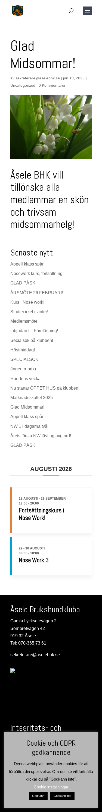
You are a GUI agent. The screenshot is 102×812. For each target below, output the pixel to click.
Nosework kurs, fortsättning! (37, 273)
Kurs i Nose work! (27, 302)
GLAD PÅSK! (23, 283)
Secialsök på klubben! (31, 340)
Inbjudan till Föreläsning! (34, 330)
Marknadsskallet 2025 (31, 397)
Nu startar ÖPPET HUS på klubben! (44, 388)
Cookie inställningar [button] (51, 787)
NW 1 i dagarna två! (29, 426)
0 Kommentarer (52, 85)
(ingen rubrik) (23, 369)
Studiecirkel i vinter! (29, 311)
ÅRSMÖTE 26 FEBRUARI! (36, 292)
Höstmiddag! (22, 350)
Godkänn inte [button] (62, 795)
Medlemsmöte (24, 321)
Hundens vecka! (26, 378)
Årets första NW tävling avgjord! (40, 436)
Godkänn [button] (38, 795)
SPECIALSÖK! (24, 359)
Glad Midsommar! (27, 407)
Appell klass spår (27, 264)
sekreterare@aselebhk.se (38, 78)
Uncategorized (22, 85)
